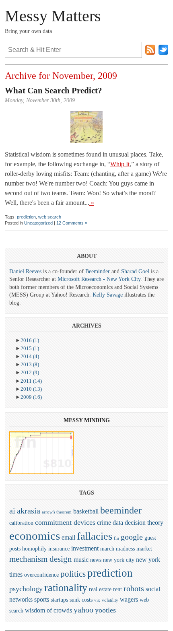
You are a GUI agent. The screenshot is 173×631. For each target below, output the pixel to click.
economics (34, 535)
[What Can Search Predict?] (86, 127)
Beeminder (97, 271)
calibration (21, 523)
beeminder (121, 510)
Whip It (120, 164)
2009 (31, 397)
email (68, 537)
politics (73, 574)
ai (12, 510)
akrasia (28, 510)
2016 (30, 340)
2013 (30, 364)
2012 (30, 372)
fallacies (94, 536)
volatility (110, 600)
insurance (59, 548)
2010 (31, 389)
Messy (73, 420)
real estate (100, 589)
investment (85, 548)
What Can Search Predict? (53, 90)
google (132, 536)
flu (116, 538)
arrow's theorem (57, 512)
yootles (105, 610)
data (118, 522)
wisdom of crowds (48, 610)
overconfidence (41, 574)
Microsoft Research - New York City (99, 279)
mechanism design (40, 559)
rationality (65, 588)
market (144, 548)
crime (104, 522)
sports (41, 599)
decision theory (144, 522)
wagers (129, 599)
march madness (117, 548)
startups (59, 599)
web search (49, 216)
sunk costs (81, 599)
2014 (30, 356)
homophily (34, 548)
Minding (97, 420)
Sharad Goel (135, 271)
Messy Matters (53, 16)
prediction (26, 216)
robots (134, 588)
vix (97, 600)
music (81, 559)
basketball (86, 511)
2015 (30, 348)
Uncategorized (38, 223)
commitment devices (65, 522)
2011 (31, 381)
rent (117, 589)
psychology (26, 589)
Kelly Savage (108, 295)
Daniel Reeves (25, 271)
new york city (118, 560)
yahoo (83, 609)
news (95, 560)
